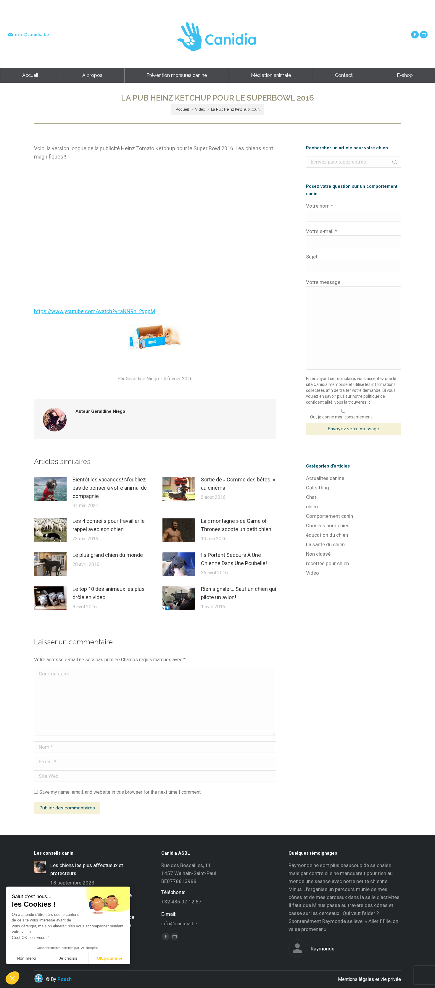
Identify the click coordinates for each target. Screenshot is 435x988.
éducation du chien (327, 535)
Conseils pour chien (327, 525)
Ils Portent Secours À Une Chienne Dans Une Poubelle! (234, 559)
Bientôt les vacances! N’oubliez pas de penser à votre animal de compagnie (109, 487)
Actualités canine (325, 478)
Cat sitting (317, 488)
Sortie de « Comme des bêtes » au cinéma (238, 483)
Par (138, 378)
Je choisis (68, 958)
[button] (12, 978)
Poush (64, 979)
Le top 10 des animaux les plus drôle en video (108, 593)
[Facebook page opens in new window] (415, 34)
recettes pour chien (327, 563)
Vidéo (312, 573)
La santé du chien (325, 544)
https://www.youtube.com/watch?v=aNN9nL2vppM (94, 311)
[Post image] (50, 489)
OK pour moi (109, 958)
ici (369, 402)
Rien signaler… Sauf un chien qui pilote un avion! (238, 593)
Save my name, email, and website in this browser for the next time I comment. (120, 792)
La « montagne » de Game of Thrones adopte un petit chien (236, 525)
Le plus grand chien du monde (107, 555)
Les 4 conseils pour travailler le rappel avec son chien (108, 525)
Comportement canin (329, 516)
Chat (311, 497)
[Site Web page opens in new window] (424, 34)
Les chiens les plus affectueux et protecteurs (86, 869)
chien (312, 507)
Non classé (318, 554)
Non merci (26, 958)
